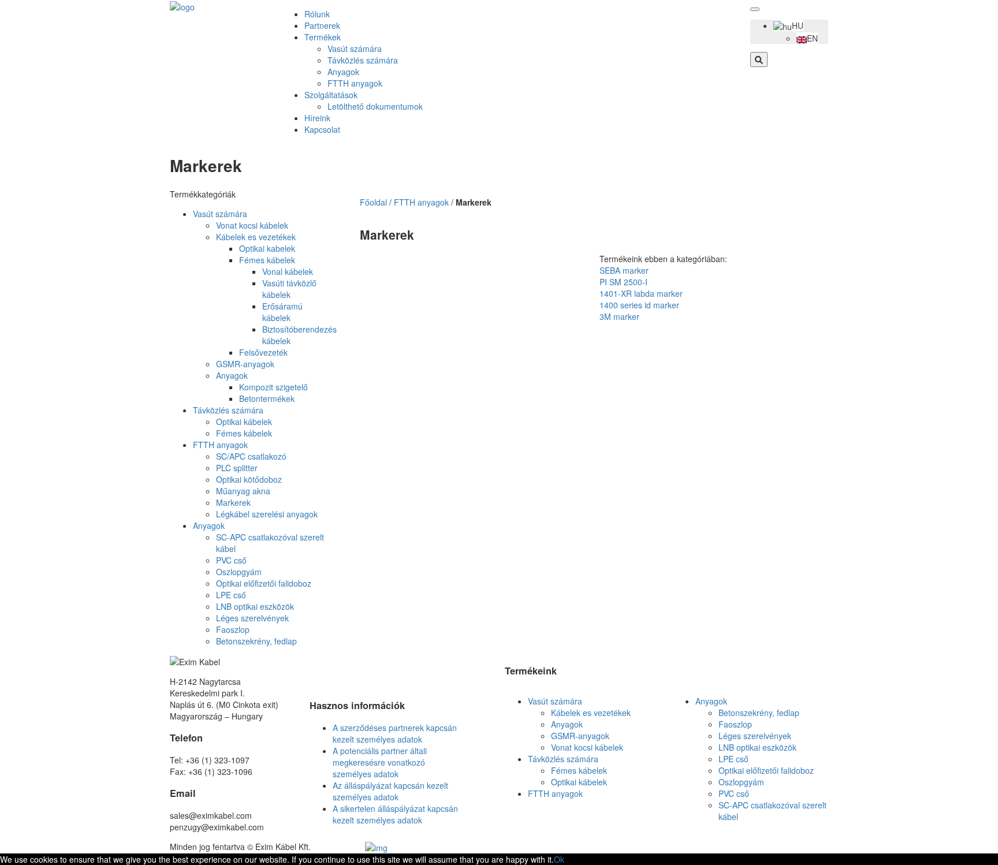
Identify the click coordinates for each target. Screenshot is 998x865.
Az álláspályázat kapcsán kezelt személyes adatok (390, 791)
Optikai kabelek (267, 248)
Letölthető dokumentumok (375, 106)
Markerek (233, 502)
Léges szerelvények (252, 618)
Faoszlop (233, 629)
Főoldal (373, 202)
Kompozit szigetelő (273, 387)
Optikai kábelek (244, 421)
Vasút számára (354, 48)
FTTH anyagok (354, 83)
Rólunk (317, 14)
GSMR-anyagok (245, 364)
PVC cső (231, 560)
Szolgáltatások (331, 94)
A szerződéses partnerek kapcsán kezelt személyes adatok (395, 733)
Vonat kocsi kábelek (252, 225)
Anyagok (343, 71)
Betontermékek (267, 398)
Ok (559, 859)
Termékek (322, 37)
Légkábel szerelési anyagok (267, 514)
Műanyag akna (243, 491)
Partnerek (322, 25)
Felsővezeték (263, 352)
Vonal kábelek (287, 271)
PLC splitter (237, 467)
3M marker (619, 316)
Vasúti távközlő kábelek (289, 288)
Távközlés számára (362, 60)
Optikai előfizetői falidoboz (263, 583)
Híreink (317, 118)
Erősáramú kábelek (282, 311)
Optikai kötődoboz (249, 479)
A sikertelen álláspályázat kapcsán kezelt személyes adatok (395, 814)
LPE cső (231, 595)
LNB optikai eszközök (255, 606)
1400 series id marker (639, 305)
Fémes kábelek (267, 260)
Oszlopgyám (239, 571)
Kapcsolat (322, 129)
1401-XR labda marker (641, 293)
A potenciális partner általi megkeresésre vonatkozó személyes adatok (380, 762)
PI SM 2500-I (623, 282)
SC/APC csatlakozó (251, 456)
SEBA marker (624, 270)
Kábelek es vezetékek (256, 237)
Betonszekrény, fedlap (256, 641)
